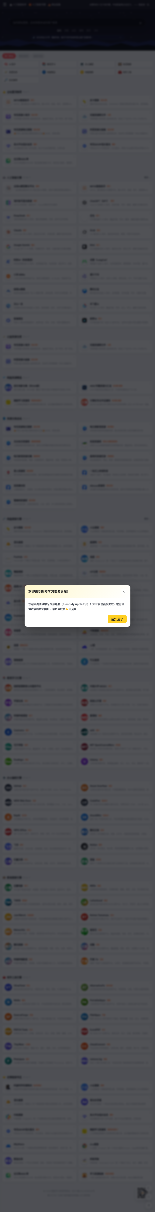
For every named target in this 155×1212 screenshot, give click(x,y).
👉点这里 (71, 609)
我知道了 (117, 619)
